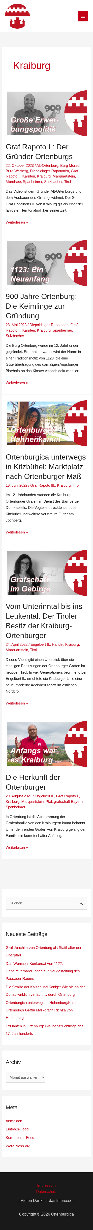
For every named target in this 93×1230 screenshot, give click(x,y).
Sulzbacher (53, 181)
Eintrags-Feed (17, 1129)
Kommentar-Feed (20, 1137)
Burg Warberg (17, 171)
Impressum (46, 1185)
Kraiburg (44, 176)
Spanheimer (32, 181)
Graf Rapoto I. (67, 796)
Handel (57, 644)
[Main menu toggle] (83, 16)
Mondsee (13, 181)
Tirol (67, 181)
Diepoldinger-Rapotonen (49, 171)
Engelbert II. (40, 644)
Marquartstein (64, 176)
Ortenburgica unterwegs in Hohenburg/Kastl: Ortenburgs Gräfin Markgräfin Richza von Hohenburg (41, 1010)
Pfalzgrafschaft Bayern (64, 801)
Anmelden (14, 1121)
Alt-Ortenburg (47, 165)
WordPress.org (18, 1146)
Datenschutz (46, 1191)
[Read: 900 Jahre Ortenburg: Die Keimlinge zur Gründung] (46, 262)
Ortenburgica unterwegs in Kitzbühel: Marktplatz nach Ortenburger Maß (46, 466)
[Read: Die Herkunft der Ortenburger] (46, 743)
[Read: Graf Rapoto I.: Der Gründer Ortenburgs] (46, 113)
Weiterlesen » (17, 221)
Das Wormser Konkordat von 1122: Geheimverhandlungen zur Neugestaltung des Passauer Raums (43, 971)
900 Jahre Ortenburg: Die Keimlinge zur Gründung (41, 306)
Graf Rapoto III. (42, 485)
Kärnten (28, 176)
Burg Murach (70, 165)
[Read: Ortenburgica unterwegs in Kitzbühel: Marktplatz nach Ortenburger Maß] (46, 423)
